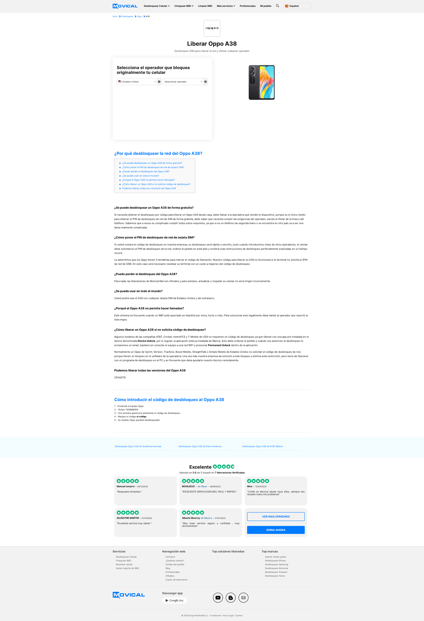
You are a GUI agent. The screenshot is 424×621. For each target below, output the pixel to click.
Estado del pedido (175, 564)
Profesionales (248, 5)
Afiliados (170, 575)
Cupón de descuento (176, 579)
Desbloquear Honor (275, 575)
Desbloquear (127, 16)
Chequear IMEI (182, 5)
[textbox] (137, 81)
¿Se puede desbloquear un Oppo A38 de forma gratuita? (152, 163)
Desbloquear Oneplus (276, 572)
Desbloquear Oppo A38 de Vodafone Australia (138, 446)
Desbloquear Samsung (276, 564)
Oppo (139, 16)
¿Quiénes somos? (175, 560)
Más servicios (225, 5)
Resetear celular (124, 564)
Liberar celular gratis (275, 556)
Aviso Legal (228, 615)
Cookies (239, 615)
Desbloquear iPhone (275, 560)
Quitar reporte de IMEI (127, 568)
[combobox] (137, 81)
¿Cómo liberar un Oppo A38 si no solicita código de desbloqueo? (156, 184)
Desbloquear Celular (155, 5)
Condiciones (215, 615)
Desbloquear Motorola (276, 568)
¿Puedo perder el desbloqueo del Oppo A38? (145, 171)
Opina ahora (275, 530)
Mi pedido (265, 5)
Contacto (170, 556)
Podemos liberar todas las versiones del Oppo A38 (149, 188)
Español (294, 6)
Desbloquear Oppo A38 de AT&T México (262, 446)
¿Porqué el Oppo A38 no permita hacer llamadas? (148, 180)
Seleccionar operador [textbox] (176, 81)
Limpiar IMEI (205, 5)
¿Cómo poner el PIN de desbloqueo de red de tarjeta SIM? (153, 167)
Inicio (115, 16)
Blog (168, 568)
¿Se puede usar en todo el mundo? (140, 175)
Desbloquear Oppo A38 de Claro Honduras (200, 446)
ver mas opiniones (276, 516)
